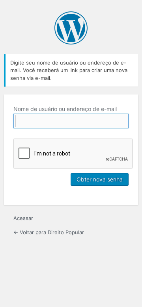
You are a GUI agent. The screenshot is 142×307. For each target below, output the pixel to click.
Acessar (23, 218)
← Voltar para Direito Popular (48, 232)
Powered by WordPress (71, 27)
